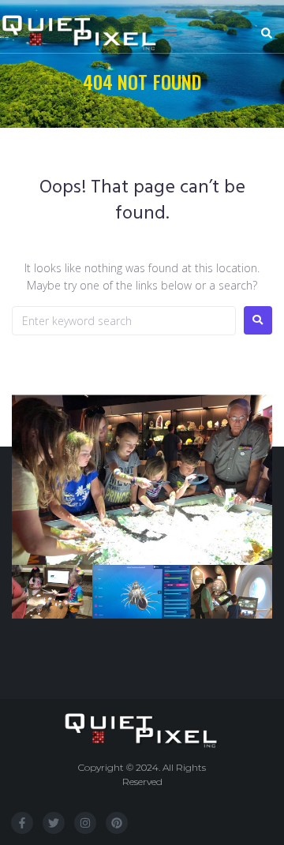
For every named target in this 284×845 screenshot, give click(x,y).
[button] (170, 30)
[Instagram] (85, 823)
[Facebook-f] (22, 823)
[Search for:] (124, 320)
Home (100, 106)
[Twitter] (54, 823)
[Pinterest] (117, 823)
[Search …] (268, 34)
